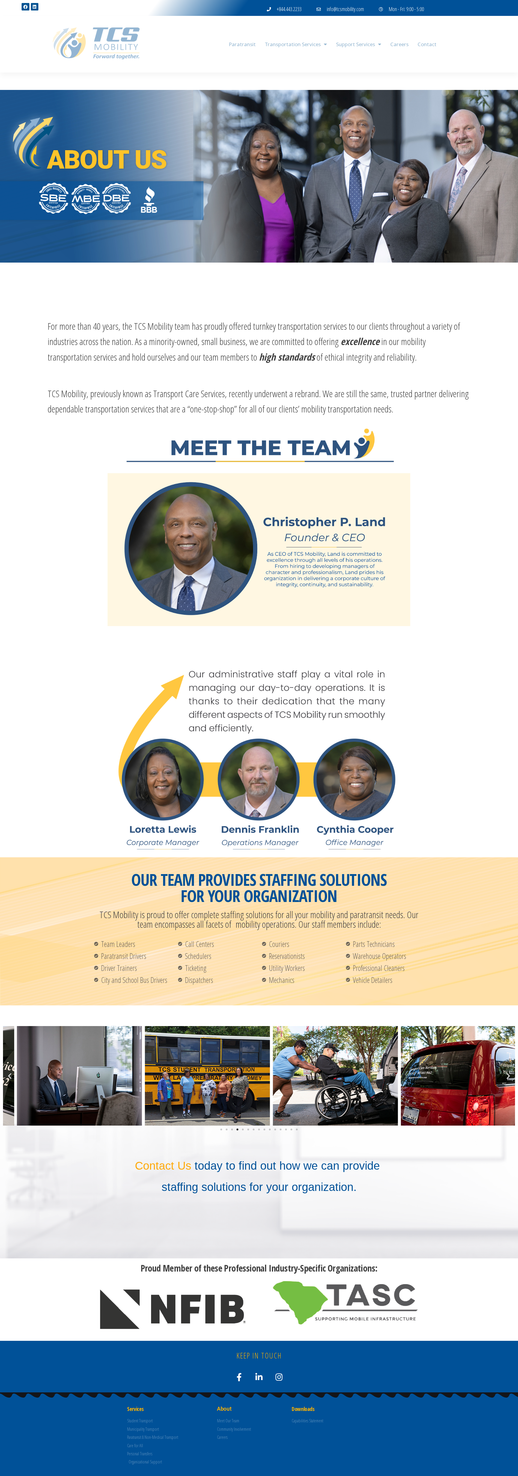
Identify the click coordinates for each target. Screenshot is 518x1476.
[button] (9, 1075)
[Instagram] (279, 1377)
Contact (427, 44)
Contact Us (163, 1165)
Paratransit (242, 44)
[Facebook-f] (239, 1377)
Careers (399, 44)
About (206, 44)
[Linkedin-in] (259, 1377)
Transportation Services (293, 44)
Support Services (355, 44)
